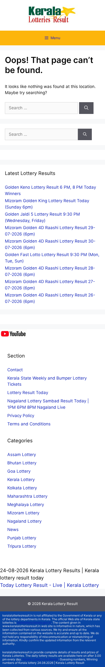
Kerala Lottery (21, 479)
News (13, 529)
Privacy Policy (20, 415)
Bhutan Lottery (21, 462)
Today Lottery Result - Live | (33, 585)
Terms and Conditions (29, 423)
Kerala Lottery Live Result (40, 659)
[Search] (86, 108)
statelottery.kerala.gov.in (34, 622)
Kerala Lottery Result (60, 603)
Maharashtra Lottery (27, 496)
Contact (15, 369)
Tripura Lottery (21, 546)
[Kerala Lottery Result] (52, 14)
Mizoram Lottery (23, 512)
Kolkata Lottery (22, 487)
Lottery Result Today (27, 392)
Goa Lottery (19, 471)
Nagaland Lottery (24, 521)
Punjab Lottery (21, 537)
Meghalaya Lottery (25, 504)
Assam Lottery (21, 454)
